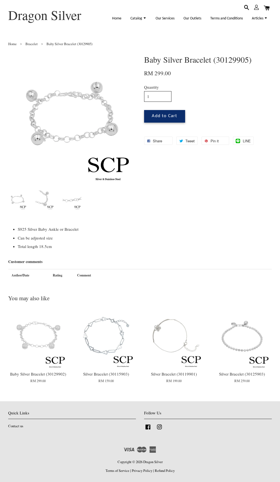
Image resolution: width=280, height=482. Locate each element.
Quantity (151, 87)
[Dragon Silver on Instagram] (159, 429)
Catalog (136, 18)
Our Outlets (192, 18)
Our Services (165, 18)
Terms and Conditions (226, 18)
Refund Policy (165, 470)
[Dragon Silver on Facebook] (148, 429)
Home (116, 18)
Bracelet (31, 44)
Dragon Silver (44, 15)
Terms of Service (117, 470)
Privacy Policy (142, 470)
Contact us (15, 426)
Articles (258, 18)
